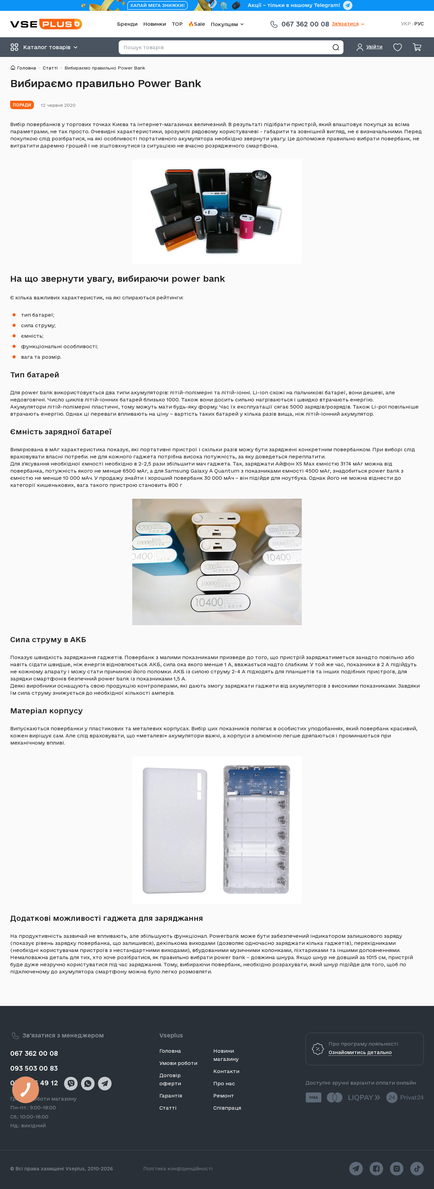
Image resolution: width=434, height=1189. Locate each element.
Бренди (127, 24)
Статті (50, 67)
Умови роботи (178, 1063)
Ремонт (223, 1095)
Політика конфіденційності (178, 1168)
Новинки (154, 24)
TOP (177, 24)
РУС (419, 23)
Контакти (226, 1071)
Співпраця (227, 1108)
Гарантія (170, 1095)
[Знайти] (335, 47)
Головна (26, 67)
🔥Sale (196, 24)
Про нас (224, 1083)
